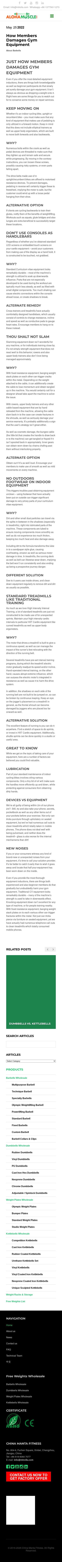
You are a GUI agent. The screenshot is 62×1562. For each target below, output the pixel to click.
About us (10, 1331)
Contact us (11, 1343)
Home (9, 1325)
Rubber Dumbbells (22, 1152)
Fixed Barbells (20, 1125)
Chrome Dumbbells (22, 1186)
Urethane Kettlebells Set (25, 1261)
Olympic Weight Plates (24, 1206)
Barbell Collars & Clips (24, 1139)
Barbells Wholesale (16, 1078)
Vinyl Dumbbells (21, 1159)
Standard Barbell (21, 1118)
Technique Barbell (22, 1091)
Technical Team (14, 1355)
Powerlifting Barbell (22, 1112)
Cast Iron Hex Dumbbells (25, 1173)
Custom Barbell (20, 1132)
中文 (8, 1361)
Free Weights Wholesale (25, 1376)
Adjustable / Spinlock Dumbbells (29, 1193)
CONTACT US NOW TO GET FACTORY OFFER (28, 1476)
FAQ (8, 1349)
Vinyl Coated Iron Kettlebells (27, 1274)
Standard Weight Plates (24, 1220)
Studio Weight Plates (23, 1227)
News (9, 1337)
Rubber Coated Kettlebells (26, 1254)
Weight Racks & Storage (19, 1294)
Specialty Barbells (22, 1098)
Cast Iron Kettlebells (23, 1247)
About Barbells (13, 50)
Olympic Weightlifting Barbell (27, 1105)
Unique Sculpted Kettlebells (27, 1288)
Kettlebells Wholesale (18, 1233)
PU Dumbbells (20, 1166)
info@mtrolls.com (23, 1459)
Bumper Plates (20, 1213)
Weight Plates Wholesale (19, 1200)
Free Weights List (15, 1301)
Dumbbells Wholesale (18, 1145)
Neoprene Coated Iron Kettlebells (30, 1281)
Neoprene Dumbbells (23, 1179)
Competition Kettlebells (24, 1240)
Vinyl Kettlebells (20, 1267)
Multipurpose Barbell (23, 1085)
